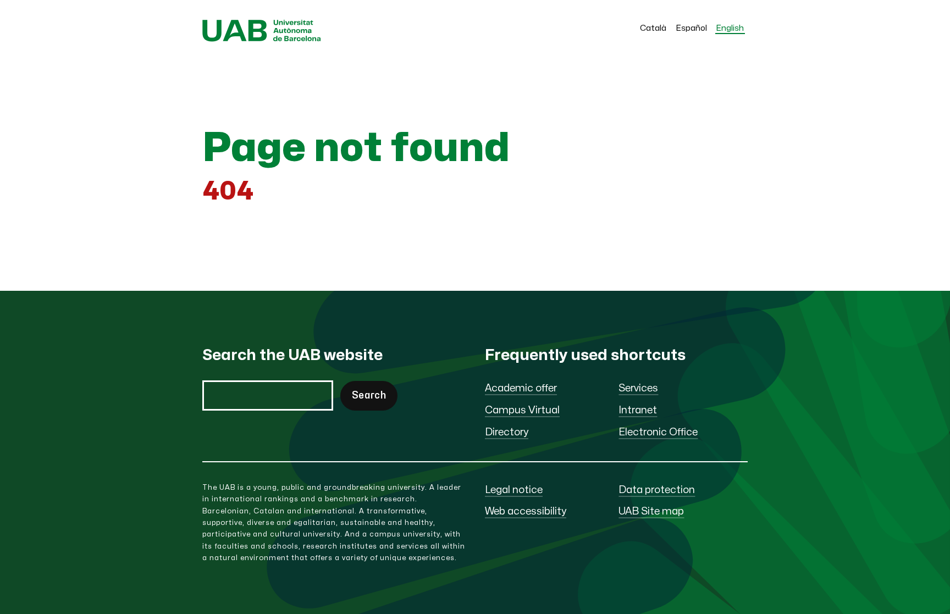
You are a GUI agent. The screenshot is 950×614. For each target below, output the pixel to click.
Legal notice (514, 490)
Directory (506, 432)
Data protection (656, 490)
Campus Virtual (522, 410)
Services (638, 388)
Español (691, 28)
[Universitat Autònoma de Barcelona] (261, 38)
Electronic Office (658, 432)
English (730, 28)
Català (653, 28)
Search (369, 395)
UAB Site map (651, 511)
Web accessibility (525, 511)
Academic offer (521, 388)
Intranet (637, 410)
